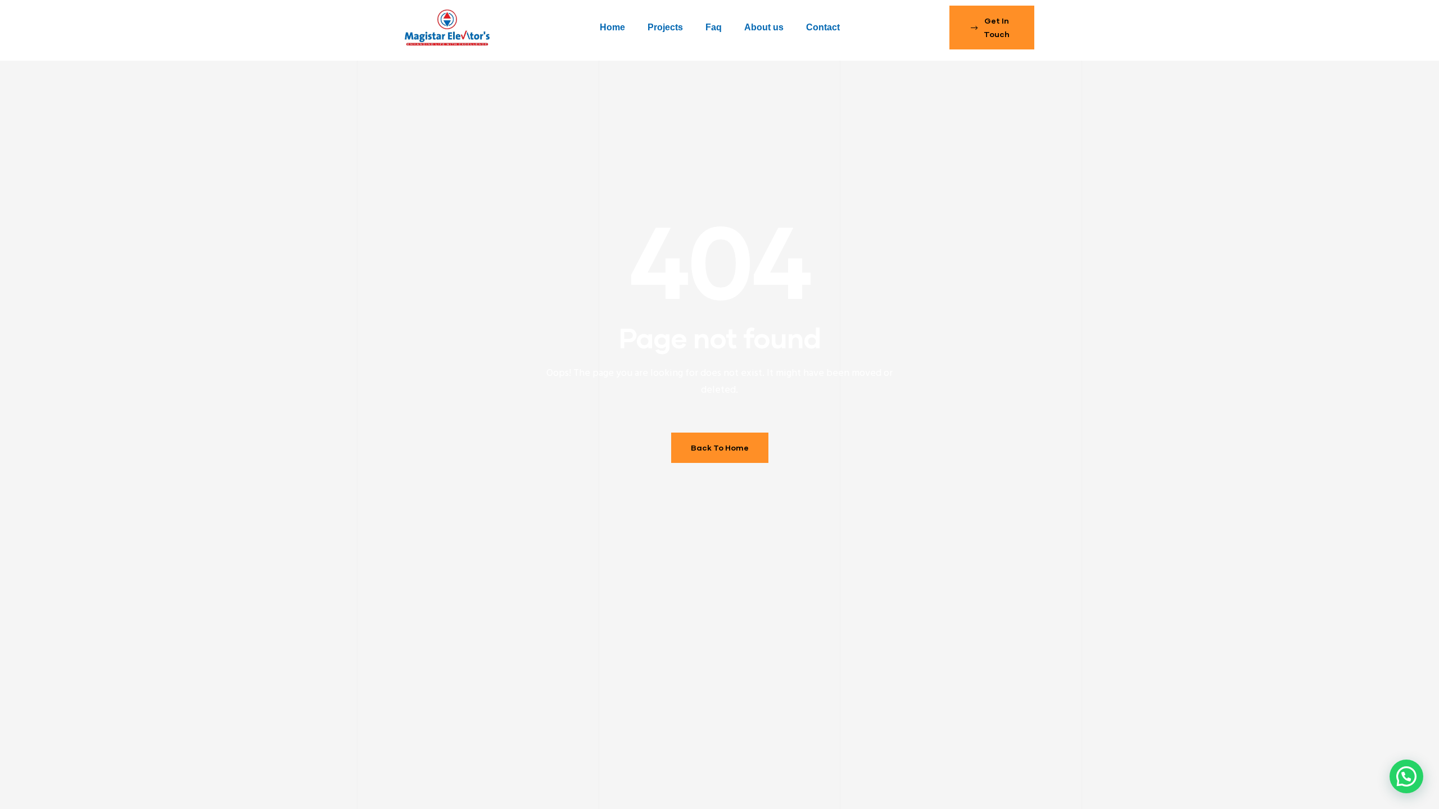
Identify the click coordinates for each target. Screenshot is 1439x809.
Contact (823, 27)
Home (612, 27)
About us (764, 27)
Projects (665, 27)
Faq (713, 27)
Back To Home (720, 447)
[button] (991, 27)
